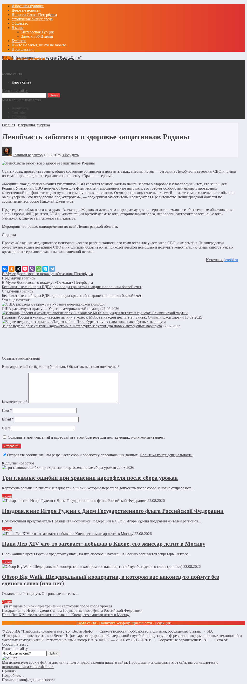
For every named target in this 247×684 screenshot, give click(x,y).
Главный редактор (28, 155)
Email (8, 419)
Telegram (19, 117)
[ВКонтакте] (5, 269)
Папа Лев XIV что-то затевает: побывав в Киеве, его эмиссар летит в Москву (103, 544)
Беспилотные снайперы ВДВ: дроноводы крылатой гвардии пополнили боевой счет (71, 287)
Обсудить (70, 155)
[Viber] (32, 269)
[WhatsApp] (38, 269)
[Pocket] (25, 269)
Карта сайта (86, 623)
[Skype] (45, 269)
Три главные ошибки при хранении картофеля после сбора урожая (90, 478)
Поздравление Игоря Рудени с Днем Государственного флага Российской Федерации (113, 511)
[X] (18, 269)
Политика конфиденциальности (166, 455)
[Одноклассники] (11, 269)
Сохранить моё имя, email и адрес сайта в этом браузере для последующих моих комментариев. (86, 437)
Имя (7, 410)
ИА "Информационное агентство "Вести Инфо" (42, 58)
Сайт (6, 428)
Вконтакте (20, 108)
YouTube (19, 112)
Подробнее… (13, 675)
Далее (7, 496)
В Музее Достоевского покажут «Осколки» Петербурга (47, 274)
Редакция (163, 623)
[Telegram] (52, 269)
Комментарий (14, 402)
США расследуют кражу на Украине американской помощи (51, 308)
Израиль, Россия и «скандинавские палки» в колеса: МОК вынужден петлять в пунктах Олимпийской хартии (93, 317)
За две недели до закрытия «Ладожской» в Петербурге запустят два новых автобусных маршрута (82, 326)
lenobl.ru (231, 260)
